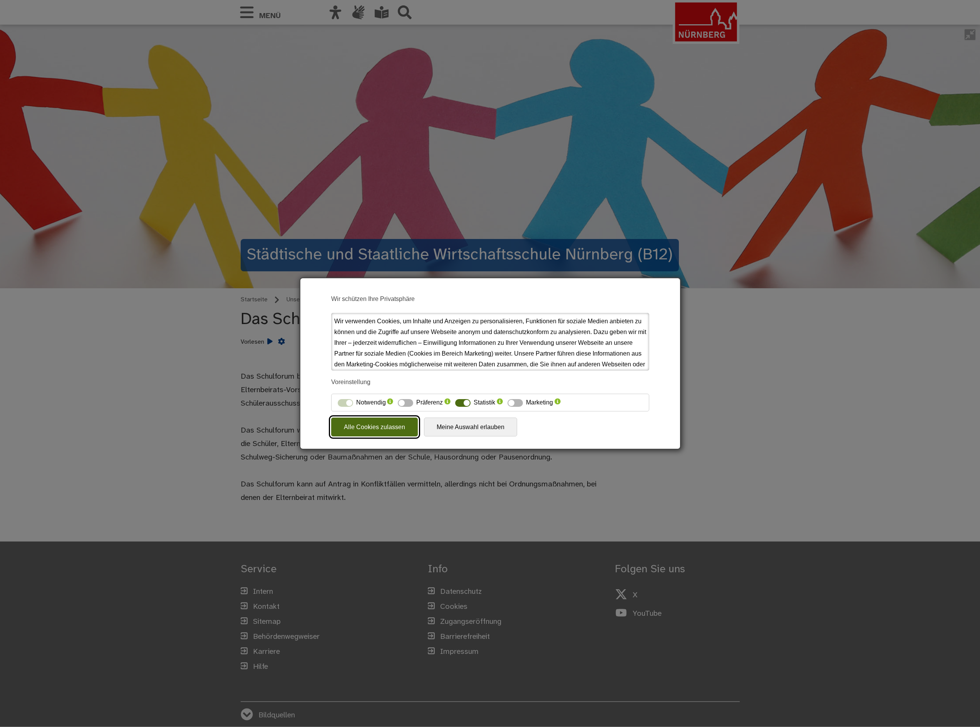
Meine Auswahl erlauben (470, 427)
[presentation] (390, 402)
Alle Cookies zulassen (374, 427)
